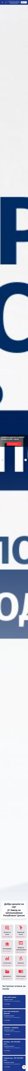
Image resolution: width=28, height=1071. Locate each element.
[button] (14, 1001)
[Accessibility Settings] (24, 1067)
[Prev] (2, 460)
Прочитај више (13, 444)
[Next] (25, 460)
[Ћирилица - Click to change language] (24, 2)
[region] (14, 460)
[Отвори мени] (2, 2)
